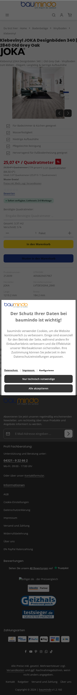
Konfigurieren (46, 370)
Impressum (28, 370)
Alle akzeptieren (38, 388)
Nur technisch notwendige (38, 379)
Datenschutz (11, 370)
